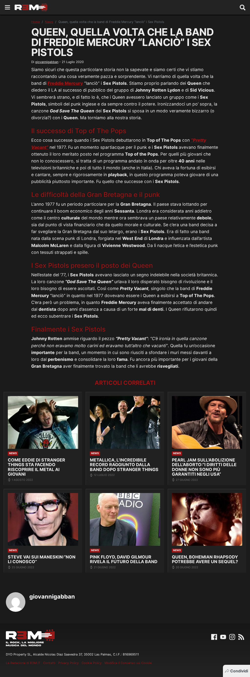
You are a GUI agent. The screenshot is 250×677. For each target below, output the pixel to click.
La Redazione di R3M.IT (23, 663)
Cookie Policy (92, 663)
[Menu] (7, 7)
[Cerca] (243, 7)
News (49, 22)
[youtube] (223, 636)
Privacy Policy (68, 663)
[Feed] (241, 636)
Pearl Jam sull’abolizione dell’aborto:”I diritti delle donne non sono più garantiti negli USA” (204, 467)
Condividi (239, 670)
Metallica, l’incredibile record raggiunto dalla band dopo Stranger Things (124, 465)
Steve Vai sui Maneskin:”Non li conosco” (41, 559)
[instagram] (232, 636)
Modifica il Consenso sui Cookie (128, 663)
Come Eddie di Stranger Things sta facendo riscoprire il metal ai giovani (36, 467)
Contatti (49, 663)
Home (35, 22)
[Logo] (31, 7)
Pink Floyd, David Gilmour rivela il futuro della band (123, 559)
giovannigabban (46, 62)
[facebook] (214, 636)
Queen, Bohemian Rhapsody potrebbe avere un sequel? (205, 559)
